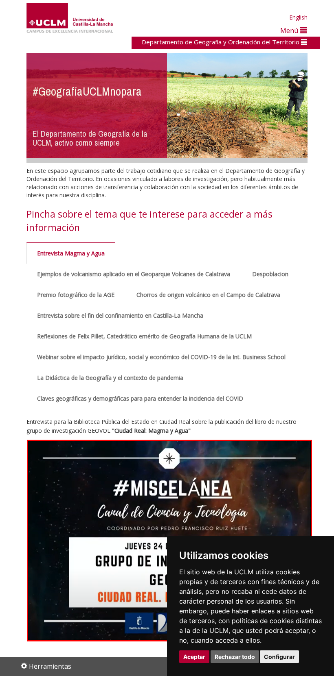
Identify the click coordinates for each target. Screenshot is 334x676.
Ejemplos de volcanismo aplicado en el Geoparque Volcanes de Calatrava (133, 274)
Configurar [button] (279, 656)
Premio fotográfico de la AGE (75, 295)
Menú (290, 30)
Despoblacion (270, 274)
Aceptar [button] (194, 656)
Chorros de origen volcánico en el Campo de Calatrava (208, 295)
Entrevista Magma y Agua (71, 253)
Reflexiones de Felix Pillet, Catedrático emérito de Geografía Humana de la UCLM (144, 336)
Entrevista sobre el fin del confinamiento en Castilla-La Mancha (120, 315)
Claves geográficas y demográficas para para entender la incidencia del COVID (140, 398)
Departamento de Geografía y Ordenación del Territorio (221, 42)
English (298, 17)
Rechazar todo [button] (235, 656)
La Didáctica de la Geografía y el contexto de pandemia (110, 378)
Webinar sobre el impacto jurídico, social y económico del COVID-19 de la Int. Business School (161, 357)
